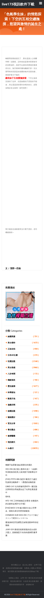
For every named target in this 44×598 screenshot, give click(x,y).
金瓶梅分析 (30, 584)
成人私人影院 (27, 565)
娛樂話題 (23, 411)
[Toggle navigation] (40, 3)
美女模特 (23, 343)
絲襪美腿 (23, 336)
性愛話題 (23, 361)
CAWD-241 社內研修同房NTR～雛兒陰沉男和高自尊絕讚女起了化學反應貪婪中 (21, 489)
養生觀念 (23, 430)
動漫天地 (23, 398)
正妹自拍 (23, 349)
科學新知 (23, 392)
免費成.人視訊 (14, 578)
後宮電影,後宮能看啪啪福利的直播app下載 (23, 571)
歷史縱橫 (23, 386)
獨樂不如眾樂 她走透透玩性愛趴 (18, 465)
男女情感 (23, 367)
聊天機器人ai (16, 565)
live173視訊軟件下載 (17, 595)
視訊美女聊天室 (16, 581)
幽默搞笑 (23, 380)
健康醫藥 (23, 436)
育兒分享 (23, 423)
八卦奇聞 (23, 374)
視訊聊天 (23, 442)
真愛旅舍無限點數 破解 (14, 568)
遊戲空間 (23, 405)
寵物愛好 (23, 417)
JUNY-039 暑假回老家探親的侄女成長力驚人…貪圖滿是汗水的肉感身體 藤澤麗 (21, 532)
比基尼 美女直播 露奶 (31, 581)
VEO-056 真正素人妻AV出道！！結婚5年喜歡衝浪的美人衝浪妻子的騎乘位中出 (21, 472)
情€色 (7, 496)
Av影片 (23, 448)
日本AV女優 (23, 355)
